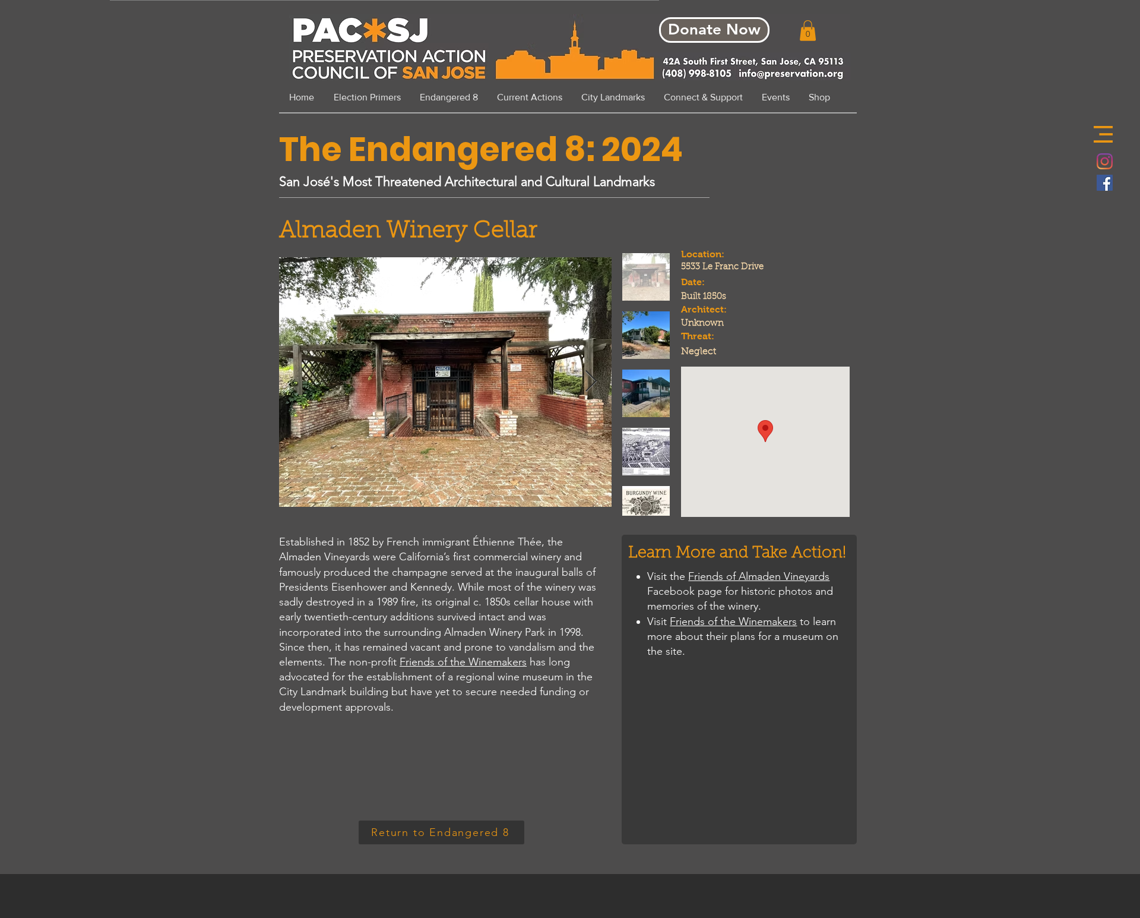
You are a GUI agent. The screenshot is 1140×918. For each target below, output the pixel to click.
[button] (1103, 134)
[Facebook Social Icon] (1105, 183)
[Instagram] (1105, 161)
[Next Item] (591, 381)
